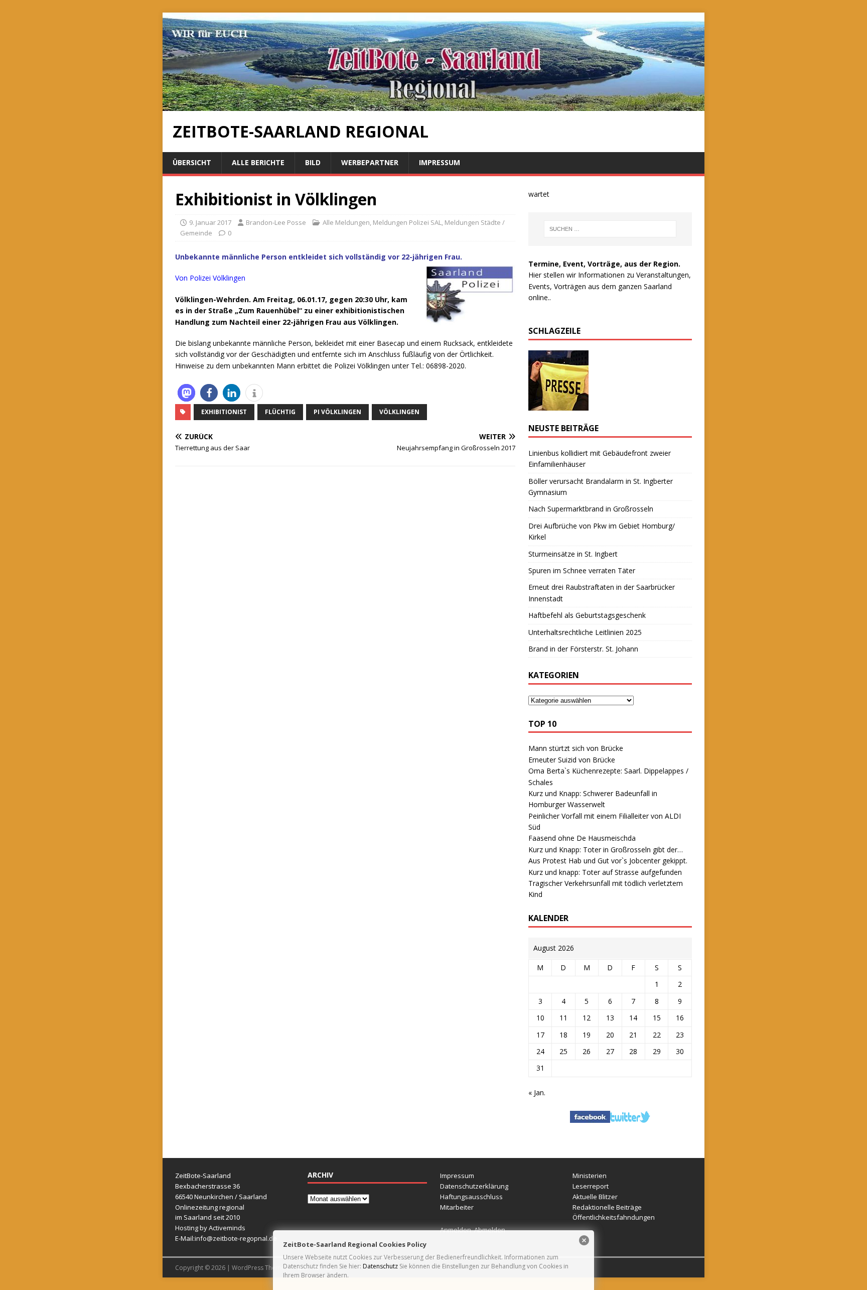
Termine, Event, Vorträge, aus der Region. (604, 264)
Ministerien (589, 1175)
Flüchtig (280, 412)
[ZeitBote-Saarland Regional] (433, 105)
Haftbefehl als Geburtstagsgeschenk (587, 615)
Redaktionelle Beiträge (607, 1207)
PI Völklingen (337, 412)
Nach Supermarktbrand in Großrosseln (590, 508)
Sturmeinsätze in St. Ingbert (573, 554)
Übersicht (192, 162)
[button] (186, 393)
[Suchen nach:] (610, 228)
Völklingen (399, 412)
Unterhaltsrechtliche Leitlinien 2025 (585, 632)
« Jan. (536, 1092)
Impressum (439, 162)
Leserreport (590, 1186)
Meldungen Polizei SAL (407, 222)
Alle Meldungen (346, 222)
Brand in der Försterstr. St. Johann (583, 649)
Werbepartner (369, 162)
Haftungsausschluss (471, 1196)
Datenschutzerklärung (474, 1186)
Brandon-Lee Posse (276, 222)
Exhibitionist (224, 412)
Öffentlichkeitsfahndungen (613, 1217)
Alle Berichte (258, 162)
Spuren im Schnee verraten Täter (581, 570)
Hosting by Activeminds (210, 1227)
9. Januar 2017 (210, 222)
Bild (313, 162)
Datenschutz (380, 1266)
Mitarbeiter (457, 1207)
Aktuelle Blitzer (595, 1196)
